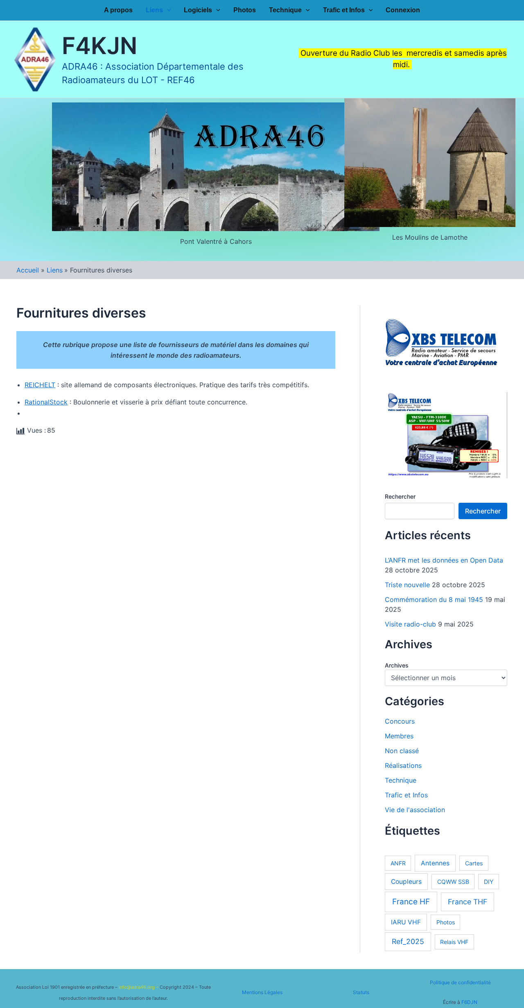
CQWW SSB (453, 881)
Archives (397, 665)
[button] (167, 10)
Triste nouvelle (407, 585)
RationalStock (46, 402)
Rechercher (400, 496)
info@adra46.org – (139, 987)
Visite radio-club (410, 624)
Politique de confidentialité (460, 982)
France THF (467, 901)
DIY (488, 881)
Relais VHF (454, 941)
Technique (285, 10)
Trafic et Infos (344, 10)
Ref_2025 (408, 941)
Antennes (435, 863)
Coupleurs (406, 881)
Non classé (402, 751)
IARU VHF (406, 922)
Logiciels (198, 10)
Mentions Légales (262, 992)
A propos (118, 10)
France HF (411, 901)
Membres (399, 736)
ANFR (398, 863)
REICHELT (40, 385)
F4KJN (99, 46)
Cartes (474, 863)
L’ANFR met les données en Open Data (444, 560)
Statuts (361, 992)
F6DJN (469, 1002)
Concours (400, 721)
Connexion (403, 10)
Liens (154, 10)
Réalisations (403, 765)
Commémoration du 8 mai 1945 (434, 599)
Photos (244, 10)
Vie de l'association (415, 810)
